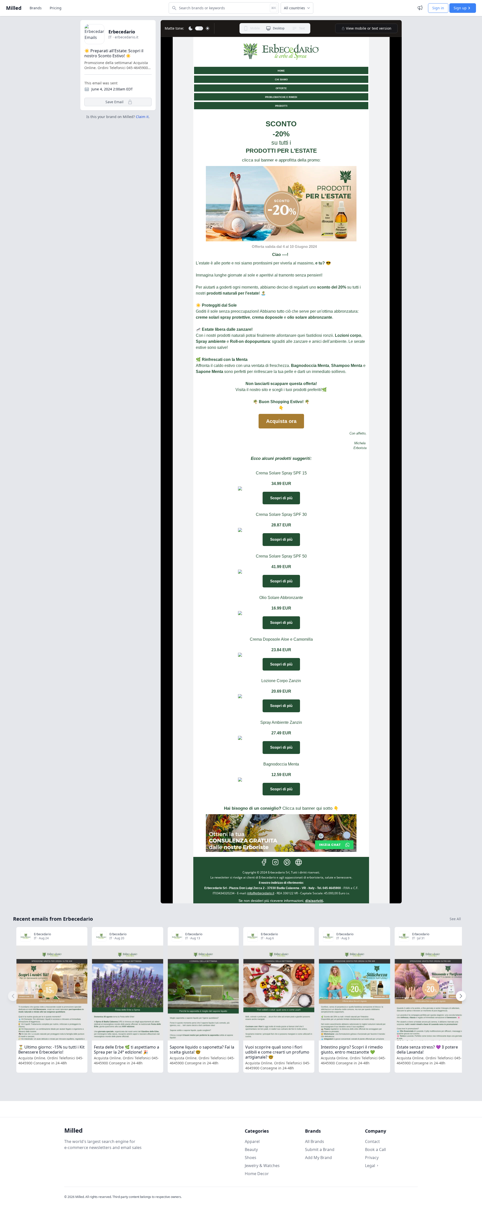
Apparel (252, 1141)
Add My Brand (318, 1157)
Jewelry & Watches (262, 1165)
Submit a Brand (319, 1149)
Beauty (251, 1149)
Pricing (56, 8)
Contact (372, 1141)
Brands (36, 8)
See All (455, 918)
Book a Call (375, 1149)
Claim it (142, 116)
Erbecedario (121, 32)
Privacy (372, 1157)
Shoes (250, 1157)
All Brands (314, 1141)
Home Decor (257, 1173)
